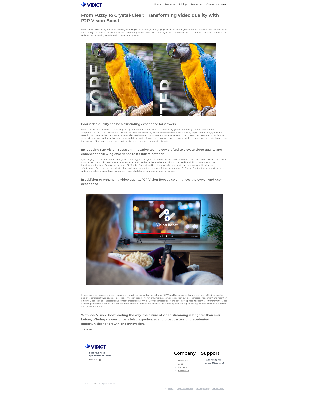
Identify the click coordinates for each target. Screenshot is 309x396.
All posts (88, 329)
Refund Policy (218, 389)
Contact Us (183, 371)
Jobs (180, 364)
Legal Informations (185, 389)
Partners (182, 367)
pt (226, 4)
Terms (170, 389)
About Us (183, 360)
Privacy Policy (202, 389)
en (222, 4)
